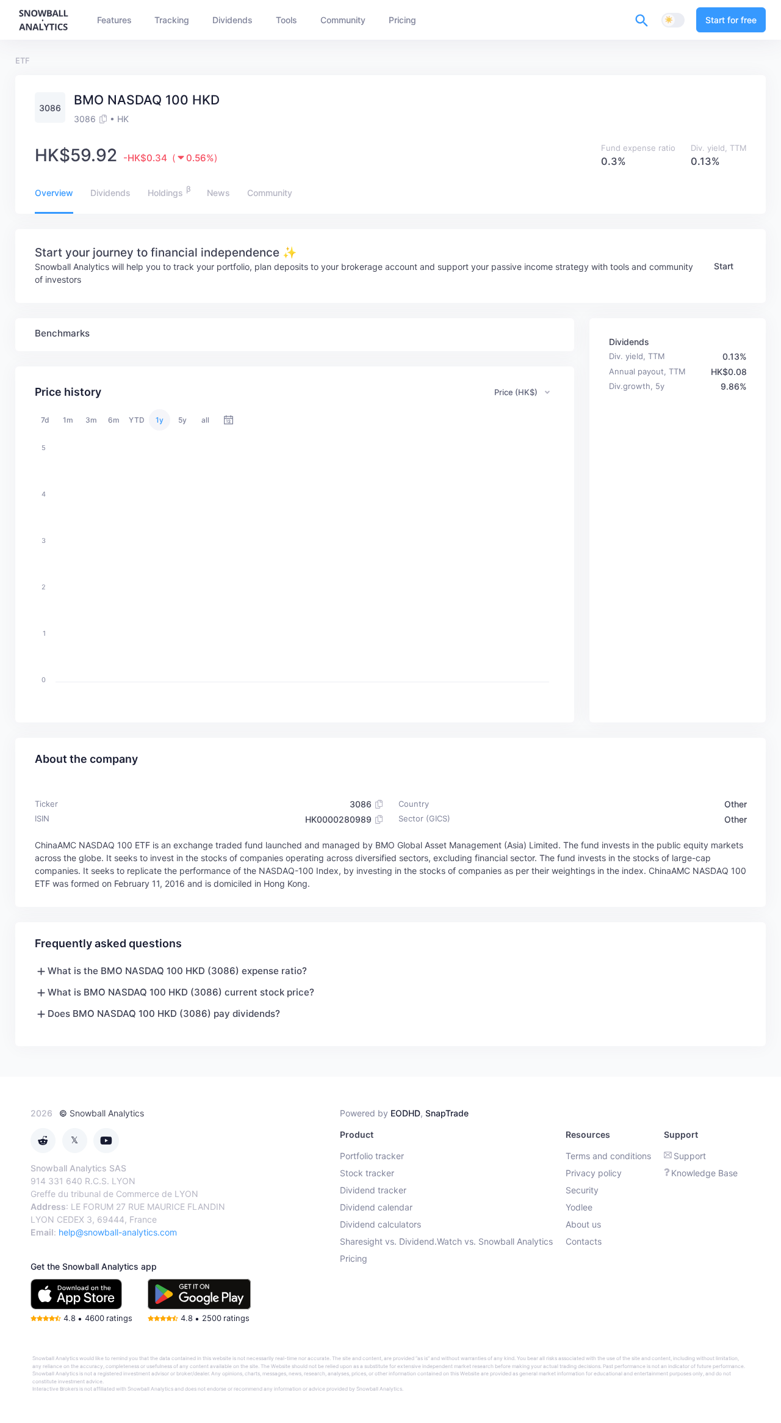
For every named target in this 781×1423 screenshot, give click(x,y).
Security (582, 1190)
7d (45, 419)
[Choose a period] (228, 420)
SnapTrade (447, 1113)
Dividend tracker (373, 1190)
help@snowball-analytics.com (118, 1232)
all (205, 419)
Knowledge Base (704, 1173)
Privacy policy (594, 1173)
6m (114, 419)
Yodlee (579, 1207)
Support (690, 1156)
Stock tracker (367, 1173)
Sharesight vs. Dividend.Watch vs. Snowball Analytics (446, 1241)
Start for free (731, 20)
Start (723, 266)
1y (160, 419)
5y (182, 419)
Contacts (584, 1241)
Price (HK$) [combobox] (516, 392)
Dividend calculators (380, 1224)
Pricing (353, 1258)
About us (583, 1224)
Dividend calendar (376, 1207)
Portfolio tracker (372, 1156)
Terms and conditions (608, 1156)
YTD (137, 419)
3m (91, 419)
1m (68, 419)
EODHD (405, 1113)
